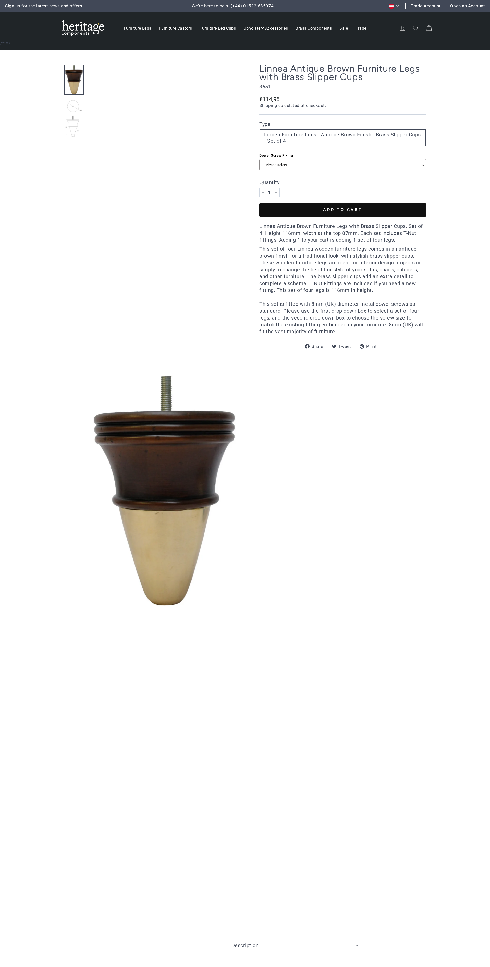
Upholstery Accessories (265, 28)
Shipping (268, 105)
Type (265, 124)
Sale (343, 28)
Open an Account (467, 5)
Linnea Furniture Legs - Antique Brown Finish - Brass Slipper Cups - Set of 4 (342, 138)
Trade (361, 28)
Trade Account (426, 5)
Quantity (269, 182)
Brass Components (314, 28)
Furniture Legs (137, 28)
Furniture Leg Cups (218, 28)
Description (245, 945)
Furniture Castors (175, 28)
